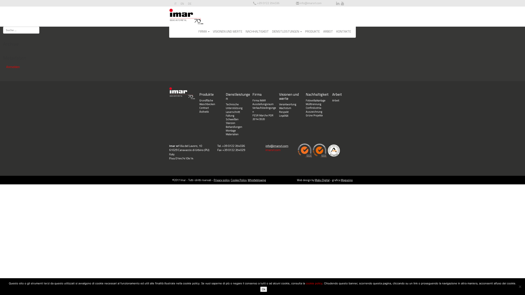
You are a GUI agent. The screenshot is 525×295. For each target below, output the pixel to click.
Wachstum (285, 108)
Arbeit (328, 31)
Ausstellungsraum (263, 104)
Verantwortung (287, 104)
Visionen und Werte (227, 31)
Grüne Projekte (314, 115)
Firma (203, 31)
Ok (263, 289)
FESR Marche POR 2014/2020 (262, 117)
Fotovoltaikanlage (315, 100)
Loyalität (283, 115)
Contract (204, 108)
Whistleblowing (257, 180)
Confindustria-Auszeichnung (314, 109)
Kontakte (343, 31)
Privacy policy (221, 180)
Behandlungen (234, 127)
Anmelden (13, 66)
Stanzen (230, 123)
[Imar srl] (186, 17)
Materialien (232, 134)
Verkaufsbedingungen (264, 109)
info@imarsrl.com (311, 3)
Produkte (312, 31)
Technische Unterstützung (234, 106)
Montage (231, 130)
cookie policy (314, 283)
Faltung (230, 115)
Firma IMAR (259, 100)
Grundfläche (206, 100)
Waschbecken (207, 104)
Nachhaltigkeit (257, 31)
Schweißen (232, 119)
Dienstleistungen (286, 31)
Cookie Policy (239, 180)
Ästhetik (204, 111)
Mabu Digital (322, 180)
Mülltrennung (313, 104)
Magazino (347, 180)
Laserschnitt (233, 112)
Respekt (284, 112)
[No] (520, 287)
